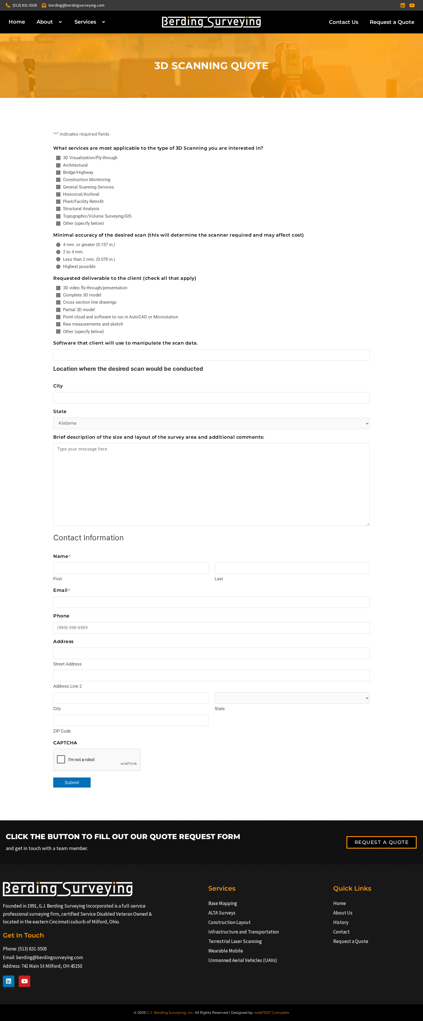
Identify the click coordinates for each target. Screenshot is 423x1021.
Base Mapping (222, 903)
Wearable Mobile (225, 951)
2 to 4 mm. (73, 251)
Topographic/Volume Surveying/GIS (97, 216)
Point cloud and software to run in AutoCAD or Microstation (120, 317)
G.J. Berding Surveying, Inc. (170, 1012)
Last (219, 578)
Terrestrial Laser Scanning (235, 941)
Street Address (67, 664)
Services (85, 22)
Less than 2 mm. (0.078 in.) (89, 259)
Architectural (75, 165)
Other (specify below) (83, 223)
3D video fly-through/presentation (95, 287)
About (45, 22)
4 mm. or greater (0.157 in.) (89, 244)
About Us (342, 913)
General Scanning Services (88, 187)
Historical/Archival (81, 194)
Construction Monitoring (86, 179)
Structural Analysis (81, 208)
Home (17, 22)
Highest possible (79, 266)
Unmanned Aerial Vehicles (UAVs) (242, 960)
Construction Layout (229, 922)
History (340, 922)
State (220, 708)
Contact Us (343, 22)
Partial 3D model (79, 309)
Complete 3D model (82, 295)
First (57, 578)
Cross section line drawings (90, 302)
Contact (341, 932)
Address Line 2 (67, 686)
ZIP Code (62, 731)
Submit (72, 782)
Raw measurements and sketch (93, 324)
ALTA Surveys (221, 913)
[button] (55, 22)
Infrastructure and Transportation (243, 932)
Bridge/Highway (78, 172)
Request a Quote (392, 22)
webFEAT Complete (271, 1012)
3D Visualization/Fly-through (90, 157)
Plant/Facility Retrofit (83, 201)
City (57, 708)
